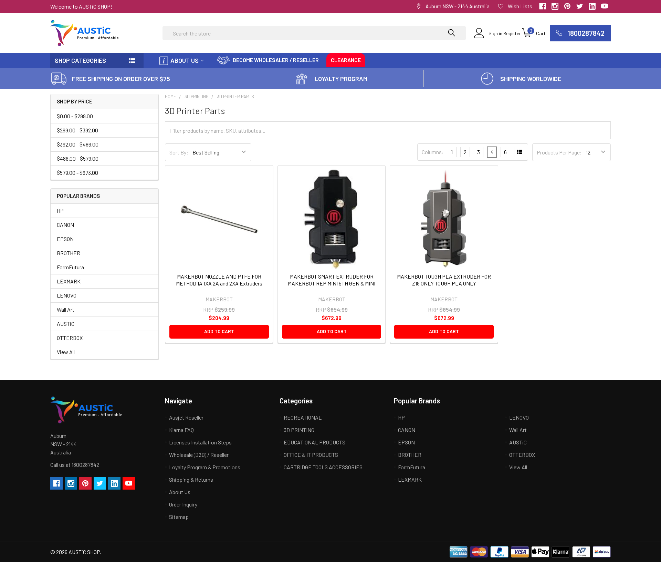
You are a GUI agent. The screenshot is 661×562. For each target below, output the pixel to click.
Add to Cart (219, 331)
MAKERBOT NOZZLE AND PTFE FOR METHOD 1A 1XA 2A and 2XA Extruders (219, 280)
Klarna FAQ (181, 429)
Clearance (346, 60)
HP (60, 210)
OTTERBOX (70, 337)
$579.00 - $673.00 (77, 172)
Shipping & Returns (191, 479)
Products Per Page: (559, 152)
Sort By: (178, 152)
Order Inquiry (183, 504)
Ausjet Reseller (186, 417)
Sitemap (179, 516)
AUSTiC (65, 323)
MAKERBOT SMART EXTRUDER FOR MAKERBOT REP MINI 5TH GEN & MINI (331, 280)
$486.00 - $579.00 (77, 158)
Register (512, 33)
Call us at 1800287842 (74, 464)
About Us (184, 60)
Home (170, 96)
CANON (65, 224)
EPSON (65, 238)
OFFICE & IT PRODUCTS (311, 454)
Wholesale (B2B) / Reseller (199, 454)
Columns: (433, 152)
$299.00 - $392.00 (77, 130)
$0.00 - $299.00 (75, 116)
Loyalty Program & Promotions (204, 467)
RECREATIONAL (303, 417)
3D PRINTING (197, 96)
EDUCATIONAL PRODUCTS (314, 442)
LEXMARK (69, 281)
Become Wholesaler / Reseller (276, 60)
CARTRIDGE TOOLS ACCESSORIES (323, 467)
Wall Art (65, 309)
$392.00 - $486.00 (77, 144)
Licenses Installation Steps (200, 442)
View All (66, 352)
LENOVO (66, 295)
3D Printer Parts (235, 96)
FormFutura (70, 267)
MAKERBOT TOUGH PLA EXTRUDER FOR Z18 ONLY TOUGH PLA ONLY (444, 280)
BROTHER (68, 253)
